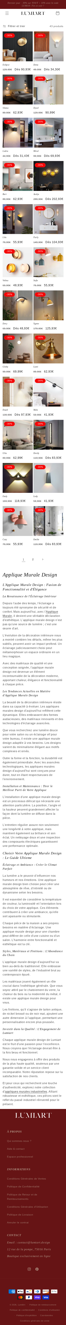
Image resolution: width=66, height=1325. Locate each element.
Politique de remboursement (42, 1305)
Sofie (35, 280)
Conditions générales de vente (34, 1321)
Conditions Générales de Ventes (26, 1178)
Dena (35, 65)
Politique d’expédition (26, 1315)
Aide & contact (15, 1148)
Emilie (36, 539)
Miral (36, 151)
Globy (5, 367)
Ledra (5, 151)
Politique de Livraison (20, 1214)
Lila (4, 237)
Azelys (36, 194)
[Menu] (7, 13)
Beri (5, 194)
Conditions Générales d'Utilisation (27, 1206)
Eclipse (6, 65)
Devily (36, 453)
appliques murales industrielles (26, 1091)
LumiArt (21, 1305)
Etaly (5, 496)
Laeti (35, 367)
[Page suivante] (42, 559)
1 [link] (23, 559)
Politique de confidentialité (22, 1310)
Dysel (36, 108)
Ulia (5, 453)
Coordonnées (46, 1315)
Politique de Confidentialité (23, 1186)
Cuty (5, 539)
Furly (36, 237)
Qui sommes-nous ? (19, 1141)
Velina (5, 280)
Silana (6, 108)
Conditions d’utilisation (49, 1310)
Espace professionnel (20, 1156)
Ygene (36, 323)
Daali (5, 410)
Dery (5, 323)
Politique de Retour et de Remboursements (22, 1196)
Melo (35, 410)
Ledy (35, 496)
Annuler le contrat (18, 1222)
